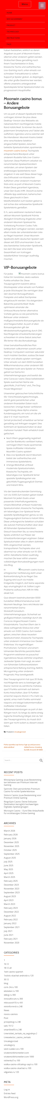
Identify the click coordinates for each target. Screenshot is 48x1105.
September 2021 (12, 927)
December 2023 (11, 884)
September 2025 (12, 853)
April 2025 (8, 873)
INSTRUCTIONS (13, 38)
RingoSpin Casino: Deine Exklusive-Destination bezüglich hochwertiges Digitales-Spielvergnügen (21, 804)
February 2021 (11, 938)
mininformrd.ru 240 (13, 1006)
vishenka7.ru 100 (12, 1060)
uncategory (9, 1045)
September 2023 (12, 892)
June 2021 (8, 935)
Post (6, 1018)
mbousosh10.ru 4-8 (13, 1002)
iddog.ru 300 (10, 994)
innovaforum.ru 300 (13, 998)
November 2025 (11, 846)
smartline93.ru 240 (13, 1029)
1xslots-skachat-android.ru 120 (19, 975)
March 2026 (9, 830)
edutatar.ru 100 (11, 991)
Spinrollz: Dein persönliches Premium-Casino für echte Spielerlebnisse (22, 790)
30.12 (6, 979)
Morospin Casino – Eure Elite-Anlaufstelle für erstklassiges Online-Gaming (24, 812)
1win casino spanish (13, 971)
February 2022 (11, 919)
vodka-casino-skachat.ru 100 (17, 1068)
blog (6, 983)
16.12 (6, 964)
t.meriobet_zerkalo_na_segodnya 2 (20, 1033)
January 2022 (10, 923)
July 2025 (8, 861)
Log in (7, 1089)
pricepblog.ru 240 (12, 1021)
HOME (9, 12)
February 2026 (11, 834)
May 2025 (8, 869)
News (6, 1010)
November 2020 (11, 942)
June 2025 (8, 865)
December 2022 (11, 911)
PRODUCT (11, 25)
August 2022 (10, 915)
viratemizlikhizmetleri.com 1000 (19, 1056)
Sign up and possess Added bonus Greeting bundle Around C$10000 (33, 747)
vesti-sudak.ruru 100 (14, 1048)
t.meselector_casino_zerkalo (17, 1037)
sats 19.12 (8, 1025)
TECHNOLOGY (13, 31)
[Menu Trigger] (42, 5)
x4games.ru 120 (11, 1072)
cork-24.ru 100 (11, 987)
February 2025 (11, 880)
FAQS (9, 44)
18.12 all (8, 967)
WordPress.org (11, 1097)
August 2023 (10, 896)
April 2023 (8, 900)
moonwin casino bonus (15, 150)
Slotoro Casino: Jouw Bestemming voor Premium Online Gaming (22, 796)
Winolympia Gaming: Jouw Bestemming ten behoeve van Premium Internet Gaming (22, 782)
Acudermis (8, 4)
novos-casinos (11, 1014)
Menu (25, 4)
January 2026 (10, 838)
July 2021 (8, 931)
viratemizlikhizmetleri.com (16, 1052)
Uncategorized (20, 732)
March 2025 (9, 877)
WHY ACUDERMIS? (14, 19)
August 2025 (10, 857)
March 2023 (9, 904)
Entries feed (9, 1093)
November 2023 (11, 888)
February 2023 (11, 908)
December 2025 (11, 842)
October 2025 (10, 850)
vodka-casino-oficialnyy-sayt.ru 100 (20, 1064)
